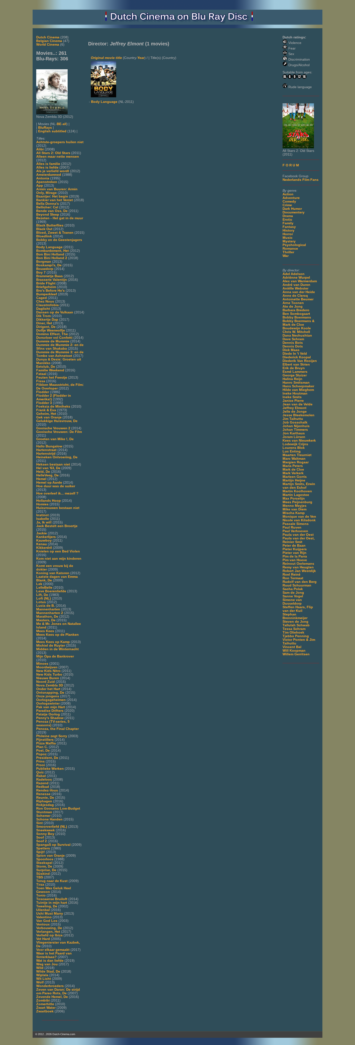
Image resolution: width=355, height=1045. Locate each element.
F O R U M (291, 165)
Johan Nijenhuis (296, 426)
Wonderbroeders (50, 986)
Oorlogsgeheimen (51, 700)
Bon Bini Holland (50, 254)
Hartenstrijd (46, 453)
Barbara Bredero (296, 310)
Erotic (287, 219)
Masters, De (46, 620)
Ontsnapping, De (50, 692)
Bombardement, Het (52, 251)
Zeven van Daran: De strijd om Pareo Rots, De (58, 991)
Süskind (43, 874)
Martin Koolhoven (297, 491)
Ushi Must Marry (49, 913)
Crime (287, 205)
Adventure (291, 198)
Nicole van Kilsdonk (299, 520)
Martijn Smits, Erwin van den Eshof (299, 485)
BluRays (45, 127)
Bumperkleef (46, 294)
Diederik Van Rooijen (300, 361)
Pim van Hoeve (295, 560)
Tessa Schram (294, 629)
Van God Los (46, 921)
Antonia (42, 178)
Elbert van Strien (296, 364)
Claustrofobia (47, 305)
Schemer (43, 816)
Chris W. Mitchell (296, 332)
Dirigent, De (46, 327)
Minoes (42, 663)
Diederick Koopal (297, 357)
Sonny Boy (45, 834)
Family (288, 223)
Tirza (40, 884)
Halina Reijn (292, 379)
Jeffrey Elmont (294, 408)
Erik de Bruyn (294, 368)
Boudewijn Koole (297, 328)
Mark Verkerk (293, 473)
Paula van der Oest (298, 535)
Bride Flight (46, 283)
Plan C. (42, 747)
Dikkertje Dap (47, 319)
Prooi (40, 765)
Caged (41, 298)
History (288, 230)
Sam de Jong (293, 592)
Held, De (43, 471)
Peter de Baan (294, 545)
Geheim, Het (46, 414)
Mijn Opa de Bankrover (55, 656)
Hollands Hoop (48, 500)
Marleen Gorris (295, 477)
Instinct (42, 515)
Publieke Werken (50, 768)
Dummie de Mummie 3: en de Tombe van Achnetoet (60, 354)
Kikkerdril (44, 548)
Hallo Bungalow (49, 446)
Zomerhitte (45, 1004)
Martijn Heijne (294, 480)
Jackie (41, 533)
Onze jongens (47, 696)
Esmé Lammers (295, 372)
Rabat (41, 776)
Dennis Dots (293, 346)
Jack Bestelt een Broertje (57, 526)
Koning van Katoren (52, 573)
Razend (42, 783)
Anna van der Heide (299, 292)
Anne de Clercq (295, 295)
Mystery (289, 241)
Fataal (41, 374)
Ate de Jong (293, 306)
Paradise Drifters (50, 711)
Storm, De (44, 866)
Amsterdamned (48, 175)
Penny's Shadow (50, 718)
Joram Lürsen (294, 437)
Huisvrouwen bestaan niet (57, 508)
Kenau (41, 544)
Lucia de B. (45, 605)
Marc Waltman (294, 458)
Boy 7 (41, 272)
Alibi (40, 149)
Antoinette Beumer (298, 299)
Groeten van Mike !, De (55, 439)
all (64, 124)
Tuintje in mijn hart (51, 902)
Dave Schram (293, 339)
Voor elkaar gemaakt (53, 950)
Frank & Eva (46, 410)
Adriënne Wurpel (296, 277)
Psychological (294, 245)
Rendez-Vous (47, 790)
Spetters (43, 848)
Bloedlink (44, 236)
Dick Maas (291, 350)
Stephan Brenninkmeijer (295, 616)
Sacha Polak (293, 589)
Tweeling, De (46, 906)
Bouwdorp (44, 269)
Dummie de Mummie (52, 341)
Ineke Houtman (295, 393)
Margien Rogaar (296, 462)
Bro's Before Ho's (50, 290)
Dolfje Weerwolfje (50, 330)
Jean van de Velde (297, 404)
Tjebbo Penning (296, 636)
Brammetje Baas (49, 276)
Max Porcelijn (294, 498)
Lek (39, 584)
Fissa (40, 381)
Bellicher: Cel (47, 207)
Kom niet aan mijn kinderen (58, 558)
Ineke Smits (292, 397)
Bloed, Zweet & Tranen (54, 232)
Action (288, 194)
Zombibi (43, 1000)
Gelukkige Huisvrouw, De (57, 421)
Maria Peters (293, 466)
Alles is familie (48, 164)
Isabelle (42, 519)
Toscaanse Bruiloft (51, 899)
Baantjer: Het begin (52, 196)
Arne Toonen (293, 303)
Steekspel (44, 863)
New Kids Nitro (48, 671)
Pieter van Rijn (294, 553)
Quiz (40, 772)
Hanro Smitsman (296, 382)
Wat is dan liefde (50, 960)
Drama (288, 216)
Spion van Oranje (50, 855)
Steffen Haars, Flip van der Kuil (298, 609)
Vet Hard (43, 939)
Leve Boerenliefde (51, 591)
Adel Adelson (294, 274)
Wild (39, 968)
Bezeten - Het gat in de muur (59, 218)
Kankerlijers (46, 537)
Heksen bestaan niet (53, 464)
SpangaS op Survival (53, 845)
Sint (39, 823)
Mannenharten (48, 609)
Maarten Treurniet (297, 455)
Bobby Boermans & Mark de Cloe (298, 322)
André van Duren (296, 285)
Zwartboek (45, 1011)
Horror (288, 234)
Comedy (289, 201)
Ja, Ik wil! (44, 522)
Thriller (288, 252)
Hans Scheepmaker (298, 386)
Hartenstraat (46, 450)
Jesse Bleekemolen (298, 415)
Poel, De (43, 750)
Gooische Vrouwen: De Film (59, 432)
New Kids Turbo (49, 674)
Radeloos (44, 779)
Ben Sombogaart (296, 314)
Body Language (49, 247)
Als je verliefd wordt (52, 171)
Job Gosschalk (295, 422)
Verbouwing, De (49, 928)
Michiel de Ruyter (50, 645)
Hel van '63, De (48, 468)
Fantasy (289, 227)
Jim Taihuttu (293, 419)
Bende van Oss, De (52, 211)
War (286, 256)
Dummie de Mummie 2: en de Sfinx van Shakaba (60, 346)
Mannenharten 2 (49, 613)
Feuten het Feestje (51, 377)
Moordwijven (46, 667)
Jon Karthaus (294, 433)
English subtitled (52, 131)
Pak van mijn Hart (50, 707)
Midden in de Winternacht (57, 649)
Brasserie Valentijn (51, 280)
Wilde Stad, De (48, 971)
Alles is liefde (47, 167)
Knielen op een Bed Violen (58, 551)
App (39, 185)
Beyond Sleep (47, 214)
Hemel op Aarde (49, 482)
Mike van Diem (294, 509)
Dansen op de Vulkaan (54, 312)
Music (287, 238)
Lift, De (42, 595)
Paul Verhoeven (295, 531)
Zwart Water (46, 1008)
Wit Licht (43, 979)
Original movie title (106, 58)
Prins (40, 761)
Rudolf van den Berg (300, 582)
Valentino (44, 917)
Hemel (41, 479)
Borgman (43, 261)
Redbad (42, 787)
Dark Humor (292, 209)
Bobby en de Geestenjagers (59, 240)
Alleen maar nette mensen (57, 156)
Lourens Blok (294, 448)
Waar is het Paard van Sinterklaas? (54, 955)
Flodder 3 (44, 403)
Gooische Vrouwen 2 (53, 428)
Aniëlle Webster (295, 288)
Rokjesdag (45, 805)
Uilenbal (43, 910)
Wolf (40, 982)
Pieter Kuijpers (295, 549)
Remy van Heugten (298, 567)
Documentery (294, 212)
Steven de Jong (295, 621)
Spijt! (40, 852)
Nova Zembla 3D (49, 685)
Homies (42, 504)
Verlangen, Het (48, 931)
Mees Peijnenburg (297, 502)
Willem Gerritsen (296, 654)
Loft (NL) (43, 598)
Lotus (41, 602)
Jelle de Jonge (295, 411)
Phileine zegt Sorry (51, 736)
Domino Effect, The (52, 334)
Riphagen (44, 801)
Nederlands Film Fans (301, 180)
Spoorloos (44, 859)
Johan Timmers (295, 429)
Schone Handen (49, 819)
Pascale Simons (296, 524)
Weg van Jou (47, 964)
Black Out (44, 229)
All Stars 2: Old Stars (53, 153)
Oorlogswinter (48, 703)
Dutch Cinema (47, 37)
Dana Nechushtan (297, 335)
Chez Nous (45, 301)
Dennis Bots (293, 343)
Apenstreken (46, 182)
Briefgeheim (46, 287)
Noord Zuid (45, 682)
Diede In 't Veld (295, 353)
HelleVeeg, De (47, 475)
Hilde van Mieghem (298, 390)
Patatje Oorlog (48, 714)
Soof (40, 837)
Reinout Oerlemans (298, 563)
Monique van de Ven (299, 516)
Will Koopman (294, 650)
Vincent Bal (292, 647)
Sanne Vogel (293, 596)
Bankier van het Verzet (54, 200)
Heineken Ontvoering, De (57, 457)
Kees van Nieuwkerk (299, 440)
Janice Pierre (293, 400)
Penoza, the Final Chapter (57, 729)
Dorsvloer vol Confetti (54, 337)
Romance (290, 248)
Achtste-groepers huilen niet (60, 142)
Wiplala (42, 975)
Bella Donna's (47, 203)
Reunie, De (45, 797)
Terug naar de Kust (52, 881)
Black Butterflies (50, 225)
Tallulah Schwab (296, 625)
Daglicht (43, 309)
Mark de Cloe (293, 469)
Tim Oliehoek (293, 632)
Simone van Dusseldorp (292, 601)
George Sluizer (295, 375)
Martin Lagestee (296, 495)
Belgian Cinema (49, 41)
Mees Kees (45, 631)
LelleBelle (44, 587)
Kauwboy (44, 540)
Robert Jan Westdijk (299, 571)
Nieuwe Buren (47, 678)
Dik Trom (43, 316)
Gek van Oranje (49, 417)
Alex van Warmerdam (300, 281)
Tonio (41, 895)
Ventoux (43, 924)
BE (59, 124)
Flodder (42, 392)
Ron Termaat (293, 578)
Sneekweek (45, 830)
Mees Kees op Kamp (53, 642)
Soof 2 (41, 841)
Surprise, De (46, 870)
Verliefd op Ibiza (49, 935)
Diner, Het (44, 323)
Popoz (41, 754)
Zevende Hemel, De (52, 997)
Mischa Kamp (294, 513)
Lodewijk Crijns (295, 444)
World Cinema (47, 44)
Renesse (43, 794)
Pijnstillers (45, 739)
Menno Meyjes (294, 506)
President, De (47, 758)
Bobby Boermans (297, 317)
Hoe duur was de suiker (55, 486)
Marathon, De (47, 616)
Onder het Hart (48, 689)
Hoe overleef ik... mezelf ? (57, 493)
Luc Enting (292, 451)
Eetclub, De (45, 366)
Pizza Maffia (46, 743)
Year (140, 58)
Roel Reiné (291, 574)
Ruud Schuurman (297, 585)
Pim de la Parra (295, 556)
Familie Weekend (50, 370)
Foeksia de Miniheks (53, 406)
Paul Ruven (292, 527)
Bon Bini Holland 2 (51, 258)
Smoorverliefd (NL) (51, 826)
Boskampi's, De (49, 265)
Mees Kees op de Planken (57, 634)
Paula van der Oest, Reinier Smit (299, 540)
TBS (39, 877)
